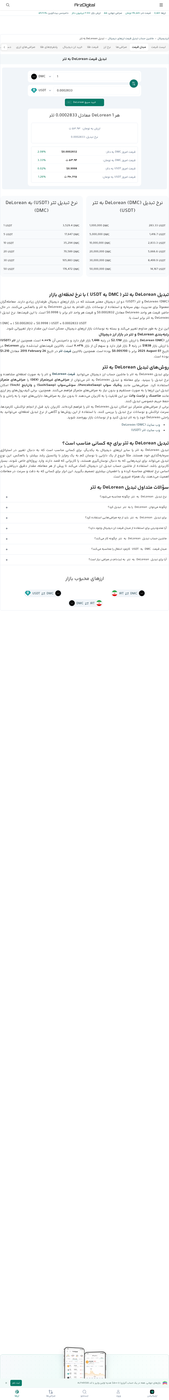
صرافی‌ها (121, 47)
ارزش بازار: (95, 13)
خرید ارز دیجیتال (72, 47)
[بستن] (6, 1382)
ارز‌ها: (163, 13)
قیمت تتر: (145, 13)
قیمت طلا (93, 47)
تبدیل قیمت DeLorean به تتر (84, 59)
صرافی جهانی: (114, 13)
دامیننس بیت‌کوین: (57, 13)
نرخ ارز (107, 47)
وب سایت (141, 425)
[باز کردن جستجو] (7, 4)
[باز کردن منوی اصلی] (161, 4)
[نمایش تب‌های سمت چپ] (4, 47)
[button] (84, 497)
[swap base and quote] (133, 83)
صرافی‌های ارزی (25, 47)
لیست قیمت (158, 47)
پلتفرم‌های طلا (49, 47)
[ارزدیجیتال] (84, 5)
